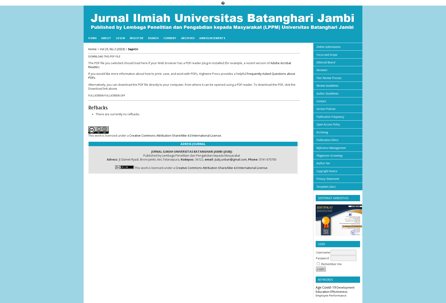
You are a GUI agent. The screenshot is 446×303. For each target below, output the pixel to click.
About (106, 38)
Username (323, 252)
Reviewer (322, 70)
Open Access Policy (328, 124)
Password (322, 258)
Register (136, 38)
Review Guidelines (327, 86)
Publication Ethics (327, 140)
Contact (321, 101)
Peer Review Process (328, 78)
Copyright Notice (326, 171)
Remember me (331, 264)
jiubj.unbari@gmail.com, (231, 159)
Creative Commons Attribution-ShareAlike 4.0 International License (175, 136)
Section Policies (325, 109)
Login (120, 38)
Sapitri (133, 49)
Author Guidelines (327, 94)
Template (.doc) (325, 187)
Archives (188, 38)
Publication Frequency (330, 117)
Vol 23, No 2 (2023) (112, 49)
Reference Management (331, 148)
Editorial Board (325, 62)
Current (170, 38)
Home (92, 38)
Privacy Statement (327, 179)
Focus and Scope (326, 55)
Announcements (212, 38)
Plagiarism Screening (329, 156)
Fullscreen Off (114, 95)
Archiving (322, 132)
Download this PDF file (104, 56)
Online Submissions (328, 47)
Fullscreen (96, 95)
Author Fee (323, 163)
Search (153, 38)
